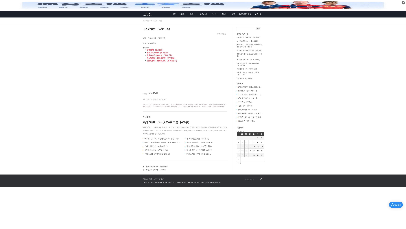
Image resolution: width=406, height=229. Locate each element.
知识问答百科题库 (245, 14)
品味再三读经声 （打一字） (248, 98)
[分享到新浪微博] (149, 93)
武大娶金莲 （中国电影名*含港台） (200, 150)
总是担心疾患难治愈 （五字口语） (160, 55)
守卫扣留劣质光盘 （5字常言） (198, 139)
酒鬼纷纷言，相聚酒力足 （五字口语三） (162, 60)
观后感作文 (203, 14)
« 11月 (239, 163)
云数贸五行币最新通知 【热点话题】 (249, 37)
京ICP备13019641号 (179, 182)
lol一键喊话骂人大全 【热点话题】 (248, 41)
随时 (165, 99)
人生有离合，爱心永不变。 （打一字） (250, 94)
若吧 (156, 182)
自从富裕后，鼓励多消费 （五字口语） (161, 58)
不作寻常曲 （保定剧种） (245, 78)
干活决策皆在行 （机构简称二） (156, 146)
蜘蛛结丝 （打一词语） (247, 121)
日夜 (158, 99)
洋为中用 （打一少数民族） (248, 90)
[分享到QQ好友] (153, 93)
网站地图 (190, 182)
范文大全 (215, 14)
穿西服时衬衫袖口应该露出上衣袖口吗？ (250, 87)
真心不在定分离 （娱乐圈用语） (158, 166)
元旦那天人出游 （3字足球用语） (156, 150)
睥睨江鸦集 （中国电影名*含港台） (200, 154)
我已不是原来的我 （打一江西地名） (249, 60)
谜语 (233, 14)
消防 (161, 99)
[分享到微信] (155, 93)
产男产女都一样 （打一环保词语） (250, 117)
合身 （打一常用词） (246, 106)
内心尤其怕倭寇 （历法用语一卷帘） (200, 142)
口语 (151, 99)
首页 (174, 14)
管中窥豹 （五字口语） (155, 50)
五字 (148, 99)
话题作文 (193, 14)
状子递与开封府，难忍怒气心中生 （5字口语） (162, 139)
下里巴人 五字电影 (245, 102)
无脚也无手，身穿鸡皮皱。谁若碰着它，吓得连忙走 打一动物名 (250, 45)
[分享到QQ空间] (151, 93)
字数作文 (225, 14)
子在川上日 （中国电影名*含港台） (157, 154)
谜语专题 (258, 14)
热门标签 (197, 182)
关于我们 (145, 179)
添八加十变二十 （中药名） (248, 109)
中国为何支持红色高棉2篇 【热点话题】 (250, 50)
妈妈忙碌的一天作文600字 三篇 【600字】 (167, 122)
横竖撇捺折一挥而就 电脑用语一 (250, 113)
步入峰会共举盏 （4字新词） (157, 170)
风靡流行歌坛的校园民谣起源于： (248, 69)
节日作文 (183, 14)
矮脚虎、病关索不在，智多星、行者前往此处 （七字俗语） (163, 142)
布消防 (155, 99)
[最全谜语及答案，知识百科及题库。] (148, 14)
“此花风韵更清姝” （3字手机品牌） (200, 146)
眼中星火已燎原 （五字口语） (158, 52)
